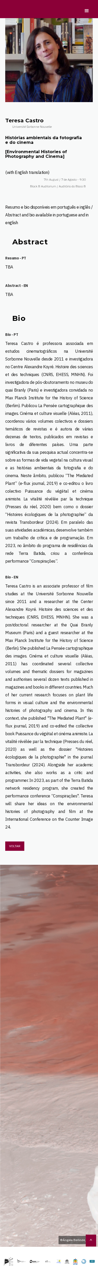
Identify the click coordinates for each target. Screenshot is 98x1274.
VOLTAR (14, 846)
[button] (86, 13)
